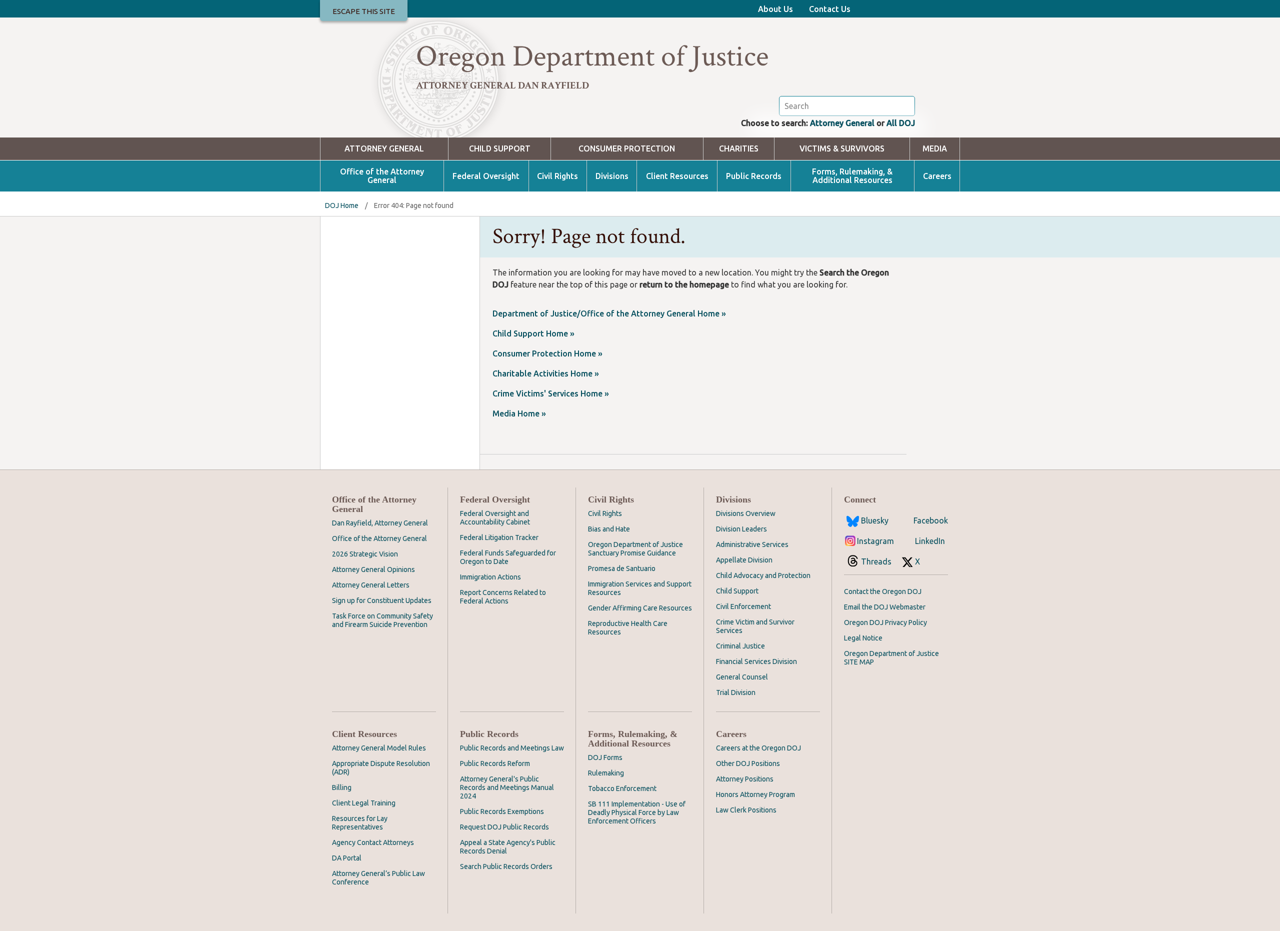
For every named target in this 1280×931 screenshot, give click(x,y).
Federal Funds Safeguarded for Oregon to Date (508, 557)
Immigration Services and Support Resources (640, 588)
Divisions (612, 176)
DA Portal (347, 858)
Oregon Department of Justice (592, 56)
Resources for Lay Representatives (360, 822)
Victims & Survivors (842, 148)
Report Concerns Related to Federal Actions (503, 596)
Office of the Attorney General (382, 176)
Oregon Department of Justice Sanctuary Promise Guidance (635, 548)
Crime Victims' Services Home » (550, 393)
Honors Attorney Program (755, 794)
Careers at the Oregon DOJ (758, 748)
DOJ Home (341, 206)
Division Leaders (741, 529)
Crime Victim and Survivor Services (755, 626)
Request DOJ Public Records (504, 827)
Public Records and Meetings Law (512, 748)
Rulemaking (606, 773)
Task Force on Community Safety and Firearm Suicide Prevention (382, 620)
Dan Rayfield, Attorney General (380, 523)
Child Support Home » (533, 333)
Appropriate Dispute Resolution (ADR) (381, 768)
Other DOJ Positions (748, 764)
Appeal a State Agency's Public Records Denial (508, 846)
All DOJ (900, 123)
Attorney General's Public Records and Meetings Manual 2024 (507, 787)
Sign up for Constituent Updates (382, 600)
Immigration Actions (490, 577)
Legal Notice (863, 638)
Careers (937, 176)
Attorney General (842, 123)
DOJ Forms (605, 758)
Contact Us (829, 9)
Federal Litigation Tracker (499, 538)
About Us (775, 9)
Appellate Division (744, 560)
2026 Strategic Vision (365, 554)
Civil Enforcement (743, 606)
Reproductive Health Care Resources (628, 628)
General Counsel (742, 677)
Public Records (754, 176)
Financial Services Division (756, 662)
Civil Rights (557, 176)
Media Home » (519, 413)
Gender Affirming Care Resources (640, 608)
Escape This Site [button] (363, 11)
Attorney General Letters (371, 585)
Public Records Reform (495, 764)
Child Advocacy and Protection (763, 576)
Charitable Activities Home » (545, 373)
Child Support (499, 148)
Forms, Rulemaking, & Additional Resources (852, 176)
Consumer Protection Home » (547, 353)
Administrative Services (752, 544)
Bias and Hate (609, 529)
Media (934, 148)
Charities (738, 148)
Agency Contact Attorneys (373, 842)
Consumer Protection (626, 148)
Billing (342, 788)
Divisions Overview (746, 514)
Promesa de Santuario (622, 568)
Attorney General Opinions (373, 570)
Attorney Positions (745, 779)
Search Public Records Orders (506, 866)
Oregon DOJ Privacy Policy (885, 622)
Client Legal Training (364, 803)
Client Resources (677, 176)
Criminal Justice (740, 646)
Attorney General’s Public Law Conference (378, 878)
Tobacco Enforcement (622, 788)
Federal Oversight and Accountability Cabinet (495, 518)
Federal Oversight (486, 176)
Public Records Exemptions (502, 812)
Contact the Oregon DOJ (883, 592)
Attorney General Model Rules (379, 748)
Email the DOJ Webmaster (885, 607)
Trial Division (736, 692)
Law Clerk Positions (746, 810)
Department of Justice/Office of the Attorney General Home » (609, 313)
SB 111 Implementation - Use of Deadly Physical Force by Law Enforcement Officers (637, 812)
